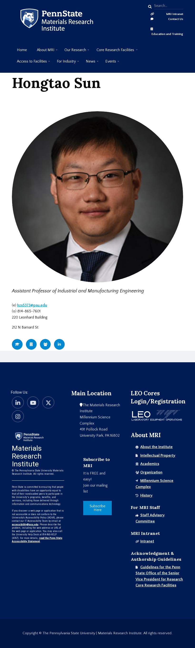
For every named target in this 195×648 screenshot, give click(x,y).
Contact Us (175, 19)
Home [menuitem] (22, 50)
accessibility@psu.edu (25, 524)
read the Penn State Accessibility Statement (37, 540)
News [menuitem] (88, 63)
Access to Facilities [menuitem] (29, 63)
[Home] (29, 436)
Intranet (147, 541)
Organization (151, 472)
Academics (149, 464)
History (146, 495)
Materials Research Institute (27, 456)
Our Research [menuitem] (72, 52)
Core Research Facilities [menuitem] (113, 52)
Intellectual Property (157, 455)
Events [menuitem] (108, 63)
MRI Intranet (174, 14)
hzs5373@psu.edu (32, 305)
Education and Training (167, 34)
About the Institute (156, 447)
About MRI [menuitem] (43, 52)
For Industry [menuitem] (64, 63)
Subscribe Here (97, 508)
